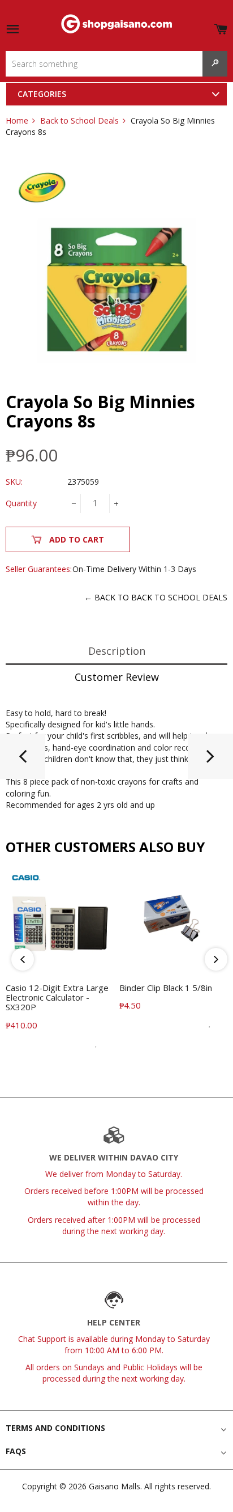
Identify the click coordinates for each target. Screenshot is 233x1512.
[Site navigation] (12, 30)
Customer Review (117, 677)
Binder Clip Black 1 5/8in (165, 987)
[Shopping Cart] (220, 27)
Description (116, 651)
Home (17, 120)
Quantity (21, 503)
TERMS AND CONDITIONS (55, 1427)
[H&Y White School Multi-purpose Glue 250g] (22, 761)
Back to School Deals (79, 120)
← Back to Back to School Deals (155, 597)
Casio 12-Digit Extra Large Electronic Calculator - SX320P (57, 997)
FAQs (16, 1451)
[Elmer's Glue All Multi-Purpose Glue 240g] (210, 761)
